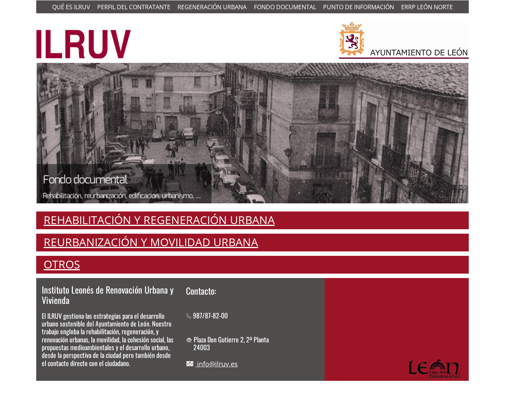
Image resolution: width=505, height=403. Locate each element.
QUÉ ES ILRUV (71, 7)
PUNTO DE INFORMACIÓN (358, 7)
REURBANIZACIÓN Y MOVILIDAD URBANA (151, 242)
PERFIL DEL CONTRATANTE (133, 7)
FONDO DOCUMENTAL (285, 7)
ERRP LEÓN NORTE (427, 7)
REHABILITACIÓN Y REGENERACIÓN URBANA (159, 219)
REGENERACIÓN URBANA (212, 7)
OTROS (62, 264)
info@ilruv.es (216, 363)
